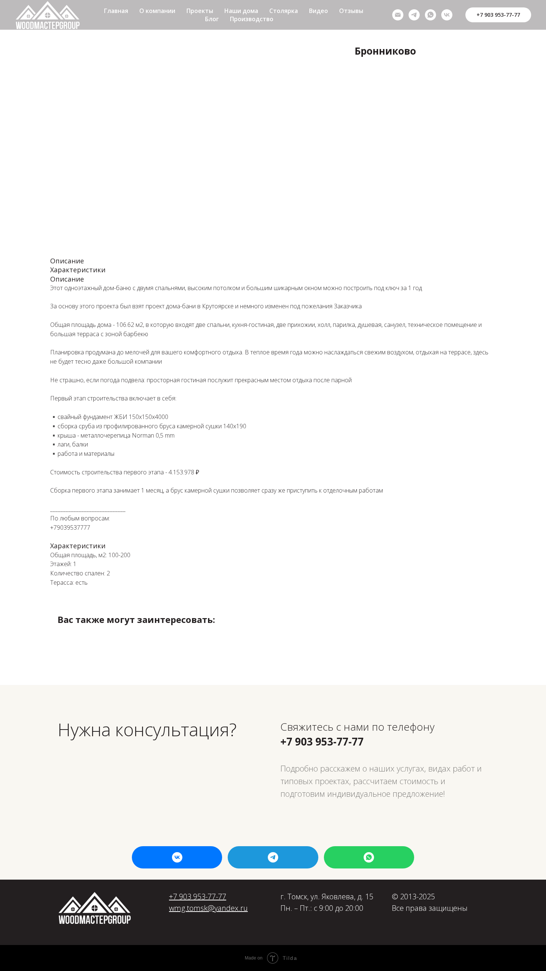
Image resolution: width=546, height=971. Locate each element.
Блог (212, 19)
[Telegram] (414, 14)
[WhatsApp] (430, 14)
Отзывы (351, 11)
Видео (318, 11)
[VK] (446, 14)
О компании (157, 11)
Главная (116, 11)
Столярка (283, 11)
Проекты (199, 11)
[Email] (397, 14)
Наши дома (241, 11)
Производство (251, 19)
